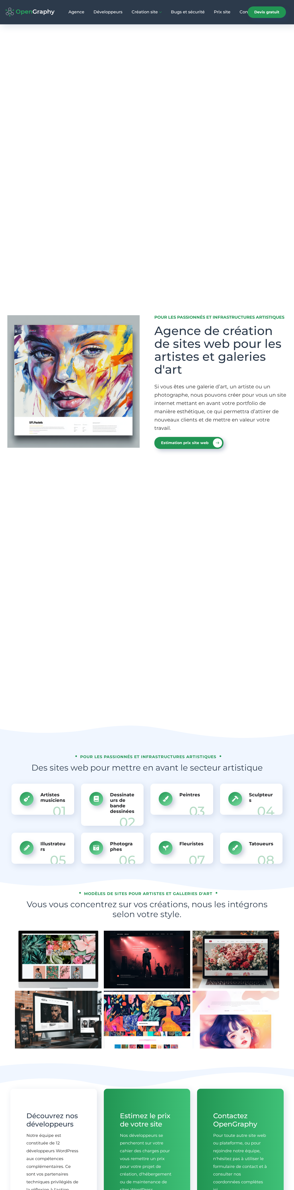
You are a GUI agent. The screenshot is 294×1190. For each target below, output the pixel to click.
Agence (76, 11)
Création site (145, 11)
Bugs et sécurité (188, 11)
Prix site (222, 11)
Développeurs (107, 11)
